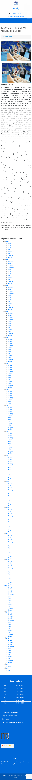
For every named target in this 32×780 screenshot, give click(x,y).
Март (9, 253)
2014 (7, 534)
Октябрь (10, 265)
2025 (7, 259)
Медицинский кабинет (9, 716)
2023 (7, 311)
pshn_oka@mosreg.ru (17, 16)
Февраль (10, 255)
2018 (7, 432)
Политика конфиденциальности (12, 722)
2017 (7, 456)
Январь (10, 257)
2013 (7, 560)
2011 (7, 612)
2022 (7, 337)
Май (9, 249)
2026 (7, 241)
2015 (7, 508)
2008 (7, 668)
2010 (7, 638)
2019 (7, 406)
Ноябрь (10, 263)
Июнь (9, 247)
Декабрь (10, 261)
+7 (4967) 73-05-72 (17, 13)
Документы (5, 719)
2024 (7, 285)
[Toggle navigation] (29, 20)
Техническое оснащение (10, 712)
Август (10, 243)
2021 (7, 363)
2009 (7, 664)
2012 (7, 586)
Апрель (10, 251)
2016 (7, 482)
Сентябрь (11, 267)
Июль (9, 245)
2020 (7, 390)
